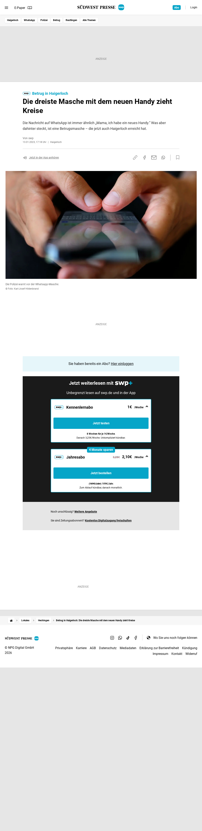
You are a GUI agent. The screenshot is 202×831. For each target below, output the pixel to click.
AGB (93, 648)
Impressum (160, 654)
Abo (176, 7)
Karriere (81, 648)
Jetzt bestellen (101, 473)
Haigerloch (12, 20)
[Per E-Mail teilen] (154, 157)
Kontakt (176, 654)
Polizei (44, 20)
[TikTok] (128, 637)
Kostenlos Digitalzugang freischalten (108, 520)
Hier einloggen (122, 364)
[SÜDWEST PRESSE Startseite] (101, 7)
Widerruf (191, 654)
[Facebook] (136, 637)
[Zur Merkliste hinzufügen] (176, 157)
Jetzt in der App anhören (44, 157)
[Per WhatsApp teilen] (163, 157)
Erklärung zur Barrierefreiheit (159, 648)
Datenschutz (108, 648)
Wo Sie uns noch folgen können (175, 638)
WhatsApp (29, 20)
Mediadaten (128, 648)
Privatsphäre (64, 648)
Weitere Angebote (85, 511)
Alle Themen (89, 20)
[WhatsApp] (120, 637)
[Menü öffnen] (6, 8)
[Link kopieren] (135, 157)
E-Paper (19, 8)
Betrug (56, 20)
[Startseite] (11, 620)
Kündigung (189, 648)
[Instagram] (112, 637)
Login (193, 7)
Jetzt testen (101, 423)
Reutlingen (71, 20)
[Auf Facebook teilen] (145, 157)
